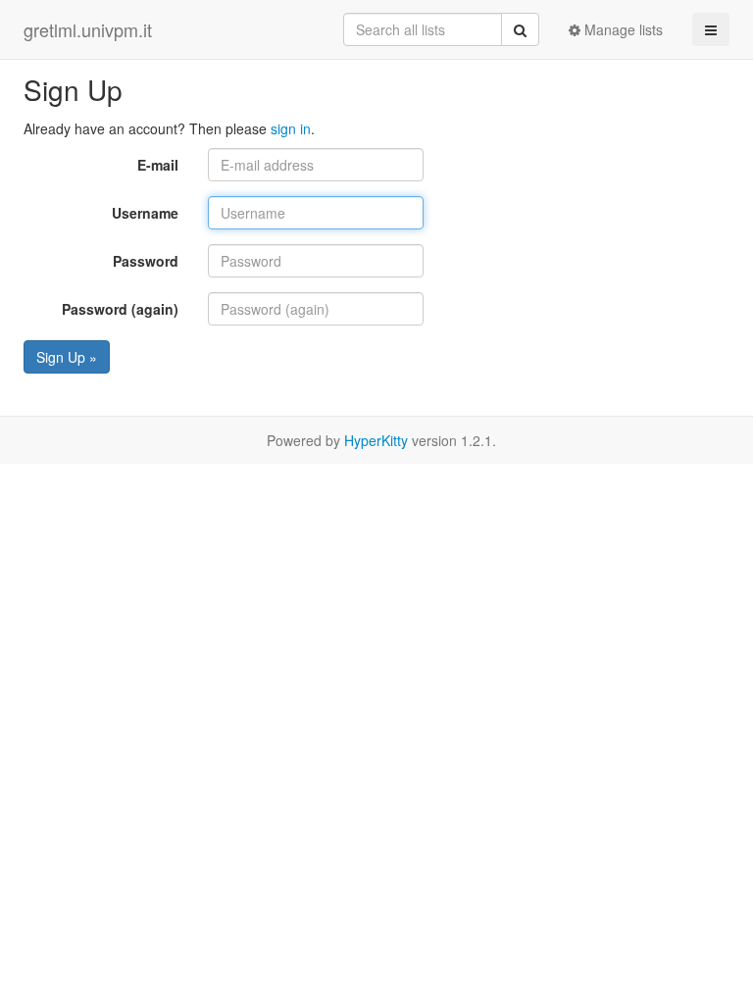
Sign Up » (66, 357)
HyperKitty (376, 440)
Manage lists (621, 29)
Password (145, 261)
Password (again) (120, 309)
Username (145, 213)
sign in (291, 128)
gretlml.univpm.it (88, 29)
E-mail (157, 165)
